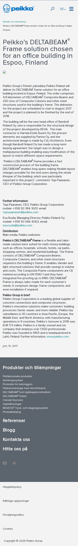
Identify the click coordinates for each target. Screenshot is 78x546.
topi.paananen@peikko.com (20, 212)
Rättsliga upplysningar (16, 500)
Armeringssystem (13, 380)
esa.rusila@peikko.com (17, 225)
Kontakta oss (16, 439)
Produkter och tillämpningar (32, 367)
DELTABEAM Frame (15, 396)
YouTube (5, 461)
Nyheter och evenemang (14, 22)
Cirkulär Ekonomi (13, 400)
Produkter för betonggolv (18, 384)
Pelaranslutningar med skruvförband (24, 388)
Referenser (14, 420)
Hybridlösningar (12, 404)
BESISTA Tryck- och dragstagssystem (25, 408)
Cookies (8, 528)
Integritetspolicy (12, 487)
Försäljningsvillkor (13, 514)
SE (62, 9)
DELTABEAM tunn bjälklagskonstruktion (27, 392)
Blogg (9, 430)
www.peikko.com (58, 336)
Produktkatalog (12, 412)
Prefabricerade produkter (17, 376)
